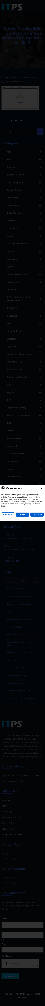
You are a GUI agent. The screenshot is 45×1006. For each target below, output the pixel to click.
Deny (22, 514)
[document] (22, 503)
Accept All (37, 514)
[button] (41, 488)
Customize (8, 514)
